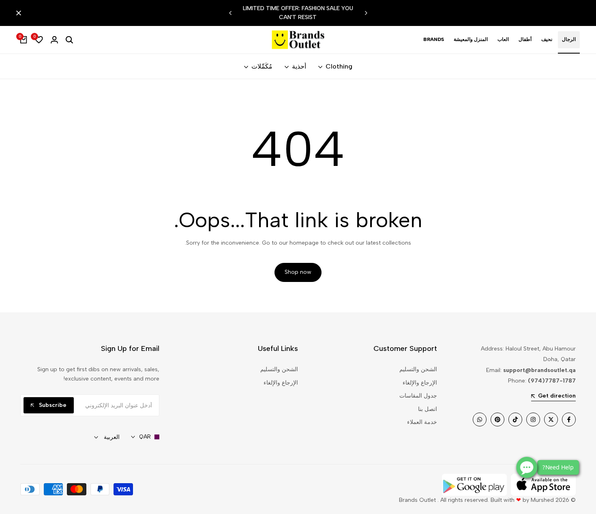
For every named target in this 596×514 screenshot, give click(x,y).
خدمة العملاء (422, 422)
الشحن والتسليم (418, 369)
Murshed (542, 500)
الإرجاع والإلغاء (420, 382)
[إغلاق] (20, 13)
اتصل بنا (427, 409)
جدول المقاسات (418, 395)
